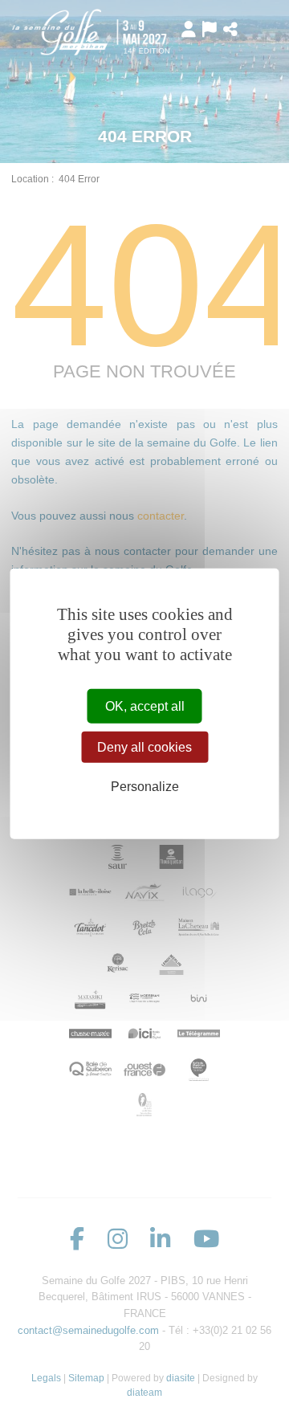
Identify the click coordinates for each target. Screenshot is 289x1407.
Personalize (145, 786)
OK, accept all (145, 706)
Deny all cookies (144, 747)
